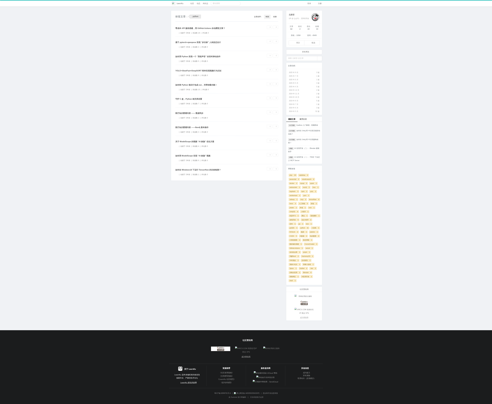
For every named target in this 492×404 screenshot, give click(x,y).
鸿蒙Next (294, 256)
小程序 (305, 211)
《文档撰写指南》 (226, 376)
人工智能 (303, 203)
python (304, 228)
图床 (304, 232)
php (293, 175)
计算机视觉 (295, 240)
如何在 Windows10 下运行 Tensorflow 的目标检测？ (198, 170)
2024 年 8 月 (304, 101)
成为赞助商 (304, 317)
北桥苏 (292, 15)
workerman (295, 195)
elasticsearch (308, 179)
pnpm (306, 252)
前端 (314, 203)
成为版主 (306, 373)
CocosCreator (311, 244)
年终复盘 (294, 260)
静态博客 (307, 240)
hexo (293, 203)
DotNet (303, 268)
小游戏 (315, 228)
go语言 (293, 228)
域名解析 (314, 216)
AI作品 (205, 3)
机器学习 (294, 216)
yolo (313, 191)
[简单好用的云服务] (304, 296)
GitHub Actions (296, 248)
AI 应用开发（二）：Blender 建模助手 (303, 150)
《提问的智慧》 (226, 382)
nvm (311, 207)
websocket (295, 187)
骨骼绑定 (294, 276)
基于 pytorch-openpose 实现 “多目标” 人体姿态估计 (198, 42)
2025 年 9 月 (304, 72)
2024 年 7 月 (304, 104)
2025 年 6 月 (304, 80)
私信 (313, 43)
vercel (309, 248)
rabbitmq (303, 175)
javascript (294, 179)
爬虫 (305, 216)
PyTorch (294, 232)
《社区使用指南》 (226, 373)
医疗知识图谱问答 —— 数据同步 (189, 113)
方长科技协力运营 (256, 397)
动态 (198, 3)
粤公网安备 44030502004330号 (248, 393)
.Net (313, 268)
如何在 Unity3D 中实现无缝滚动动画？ (304, 132)
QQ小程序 (306, 220)
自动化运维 (295, 252)
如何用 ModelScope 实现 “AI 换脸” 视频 (192, 156)
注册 (319, 3)
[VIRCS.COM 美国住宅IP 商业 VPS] (304, 311)
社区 (192, 3)
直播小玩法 (295, 264)
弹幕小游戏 (308, 264)
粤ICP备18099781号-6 (222, 393)
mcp (303, 199)
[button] (319, 58)
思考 (292, 224)
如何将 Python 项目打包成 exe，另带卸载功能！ (196, 85)
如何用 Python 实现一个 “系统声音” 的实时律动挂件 (198, 56)
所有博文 (305, 52)
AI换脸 (303, 236)
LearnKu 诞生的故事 (188, 382)
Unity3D (294, 211)
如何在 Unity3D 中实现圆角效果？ (303, 141)
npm (304, 191)
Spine (293, 268)
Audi (293, 280)
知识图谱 (314, 236)
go (301, 224)
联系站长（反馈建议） (306, 378)
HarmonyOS (307, 256)
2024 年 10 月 (304, 97)
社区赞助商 (247, 340)
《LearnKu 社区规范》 (226, 379)
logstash (294, 191)
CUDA (293, 236)
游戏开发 (294, 220)
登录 (309, 3)
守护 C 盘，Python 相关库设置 (188, 99)
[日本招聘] (304, 303)
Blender (307, 272)
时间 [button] (267, 17)
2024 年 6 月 (304, 108)
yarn (306, 195)
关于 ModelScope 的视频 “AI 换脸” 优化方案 (194, 141)
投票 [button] (275, 17)
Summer (234, 397)
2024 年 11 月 (304, 94)
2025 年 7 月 (304, 76)
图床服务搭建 (296, 244)
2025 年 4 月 (304, 87)
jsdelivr (314, 232)
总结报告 (306, 260)
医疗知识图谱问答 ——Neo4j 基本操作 (191, 127)
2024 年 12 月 (304, 90)
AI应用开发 (307, 276)
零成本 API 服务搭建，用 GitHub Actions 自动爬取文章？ (200, 28)
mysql (303, 183)
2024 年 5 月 (304, 111)
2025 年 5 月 (304, 83)
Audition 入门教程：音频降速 (303, 125)
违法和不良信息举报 (270, 393)
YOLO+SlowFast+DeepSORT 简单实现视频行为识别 (198, 71)
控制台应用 (295, 272)
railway (293, 199)
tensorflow (314, 199)
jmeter (293, 207)
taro (309, 224)
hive (315, 187)
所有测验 (306, 375)
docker (293, 183)
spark (313, 183)
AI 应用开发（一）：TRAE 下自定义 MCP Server (304, 158)
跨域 (303, 207)
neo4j (306, 187)
